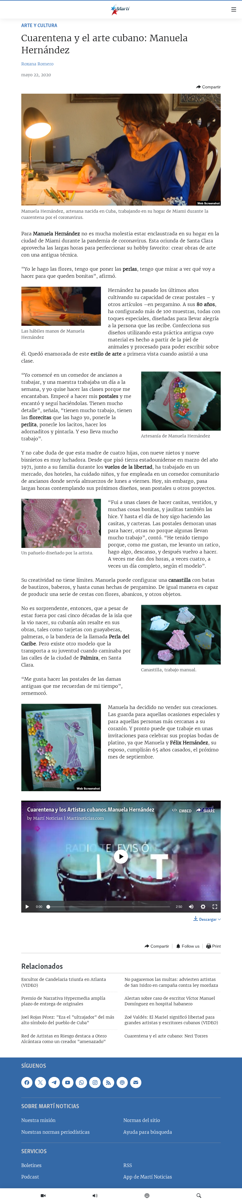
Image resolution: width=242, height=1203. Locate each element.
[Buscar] (199, 1195)
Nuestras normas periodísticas (55, 1132)
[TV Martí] (43, 1195)
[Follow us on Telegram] (54, 1082)
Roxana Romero (37, 64)
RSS (127, 1166)
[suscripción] (135, 1082)
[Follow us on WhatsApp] (81, 1082)
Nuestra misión (38, 1120)
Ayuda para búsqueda (147, 1132)
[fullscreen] (215, 907)
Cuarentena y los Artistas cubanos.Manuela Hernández (90, 810)
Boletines (31, 1166)
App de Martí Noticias (147, 1177)
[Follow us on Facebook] (26, 1082)
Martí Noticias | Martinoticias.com (68, 818)
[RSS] (108, 1082)
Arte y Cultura (39, 26)
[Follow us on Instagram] (94, 1082)
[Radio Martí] (95, 1195)
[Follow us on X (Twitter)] (40, 1082)
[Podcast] (147, 1195)
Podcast (30, 1177)
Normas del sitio (141, 1120)
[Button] (208, 86)
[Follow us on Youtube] (67, 1082)
